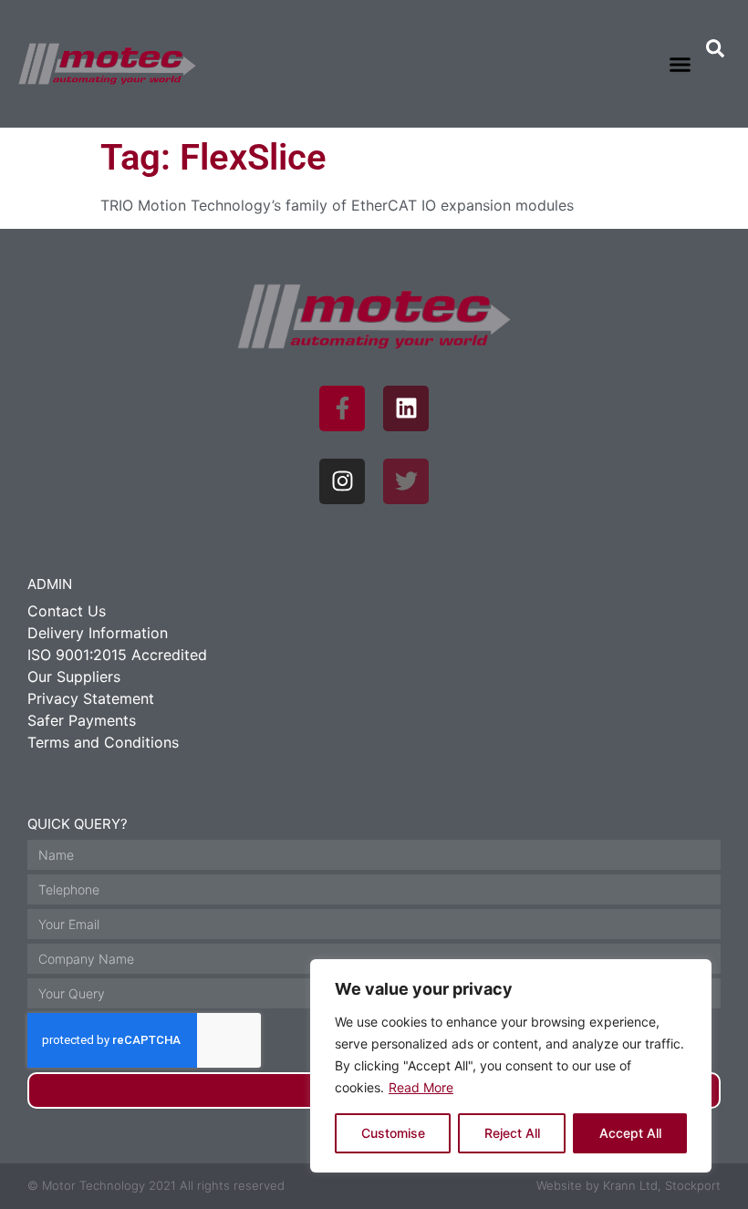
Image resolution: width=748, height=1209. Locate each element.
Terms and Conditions (103, 742)
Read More (421, 1087)
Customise (393, 1133)
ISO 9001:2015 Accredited (117, 655)
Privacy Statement (90, 698)
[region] (511, 1066)
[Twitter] (406, 481)
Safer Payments (81, 720)
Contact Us (66, 611)
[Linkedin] (406, 408)
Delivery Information (97, 633)
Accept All (630, 1133)
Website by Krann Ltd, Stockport (628, 1185)
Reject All (512, 1133)
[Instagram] (342, 481)
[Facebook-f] (342, 408)
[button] (680, 63)
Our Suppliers (73, 676)
